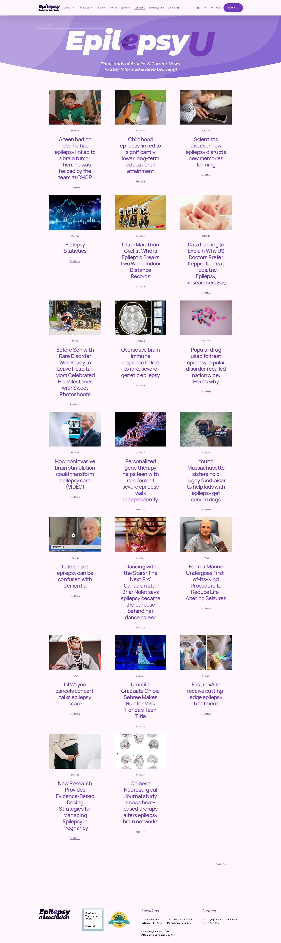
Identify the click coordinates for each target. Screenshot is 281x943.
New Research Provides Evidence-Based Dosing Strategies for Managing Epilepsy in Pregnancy (75, 805)
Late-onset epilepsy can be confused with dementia (75, 576)
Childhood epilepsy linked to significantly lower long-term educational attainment (140, 155)
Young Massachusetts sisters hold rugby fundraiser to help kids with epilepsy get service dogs (206, 480)
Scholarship (174, 7)
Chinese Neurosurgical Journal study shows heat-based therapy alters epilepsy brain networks (140, 802)
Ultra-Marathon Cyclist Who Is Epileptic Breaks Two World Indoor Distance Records (140, 260)
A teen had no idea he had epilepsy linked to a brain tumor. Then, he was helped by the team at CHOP (75, 158)
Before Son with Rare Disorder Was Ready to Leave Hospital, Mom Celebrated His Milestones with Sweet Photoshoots (75, 372)
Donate (233, 7)
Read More (75, 187)
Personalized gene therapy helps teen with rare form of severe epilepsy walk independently (140, 480)
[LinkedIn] (198, 7)
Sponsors (126, 7)
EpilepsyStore (156, 7)
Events (102, 7)
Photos (113, 7)
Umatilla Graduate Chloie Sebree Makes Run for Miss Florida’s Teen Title (140, 700)
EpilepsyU (139, 7)
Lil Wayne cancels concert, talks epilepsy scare (75, 694)
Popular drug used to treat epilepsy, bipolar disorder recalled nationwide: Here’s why (206, 365)
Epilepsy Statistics (75, 247)
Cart (218, 7)
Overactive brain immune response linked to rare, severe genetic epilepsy (140, 362)
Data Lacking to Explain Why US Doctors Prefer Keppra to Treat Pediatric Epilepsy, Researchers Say (206, 263)
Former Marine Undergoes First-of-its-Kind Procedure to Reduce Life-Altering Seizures (206, 582)
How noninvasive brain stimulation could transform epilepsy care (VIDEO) (75, 473)
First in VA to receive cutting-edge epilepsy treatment (206, 694)
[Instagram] (212, 7)
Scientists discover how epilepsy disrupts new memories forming (206, 151)
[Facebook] (205, 7)
